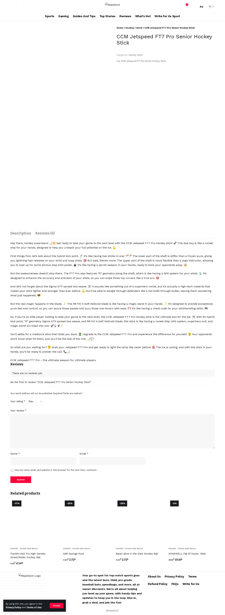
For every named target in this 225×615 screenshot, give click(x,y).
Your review (18, 410)
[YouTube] (26, 6)
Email (84, 453)
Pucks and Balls (29, 548)
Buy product (20, 570)
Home (120, 28)
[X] (22, 6)
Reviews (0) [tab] (45, 233)
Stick (139, 28)
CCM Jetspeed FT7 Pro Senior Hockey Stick (143, 61)
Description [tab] (20, 233)
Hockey (130, 28)
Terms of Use (34, 607)
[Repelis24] (112, 6)
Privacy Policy (13, 607)
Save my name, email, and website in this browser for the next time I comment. (55, 470)
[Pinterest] (33, 6)
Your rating (17, 401)
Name (15, 453)
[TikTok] (37, 6)
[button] (56, 605)
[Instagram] (30, 6)
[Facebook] (19, 6)
